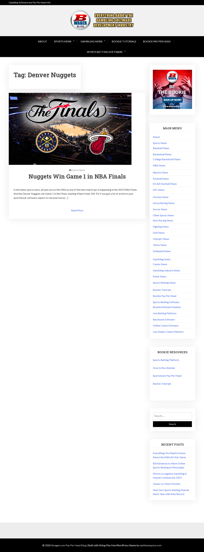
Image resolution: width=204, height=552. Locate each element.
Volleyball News (162, 251)
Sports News (62, 41)
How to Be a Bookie (164, 367)
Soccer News (160, 209)
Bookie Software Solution (167, 306)
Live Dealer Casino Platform (168, 331)
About (42, 41)
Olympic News (161, 238)
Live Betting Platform (164, 313)
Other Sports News (163, 215)
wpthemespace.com (151, 545)
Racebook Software (164, 319)
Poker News (159, 276)
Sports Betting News (164, 282)
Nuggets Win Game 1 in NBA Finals (77, 176)
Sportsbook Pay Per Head (167, 375)
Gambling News (91, 41)
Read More (77, 210)
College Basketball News (167, 159)
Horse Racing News (164, 202)
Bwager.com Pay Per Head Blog (68, 545)
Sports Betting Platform (166, 359)
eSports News (160, 172)
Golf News (159, 232)
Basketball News (162, 154)
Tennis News (160, 244)
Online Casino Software (165, 325)
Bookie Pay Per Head (157, 41)
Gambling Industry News (166, 270)
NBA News (159, 165)
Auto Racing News (163, 220)
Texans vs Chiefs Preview (166, 483)
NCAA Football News (165, 183)
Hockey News (160, 196)
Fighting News (161, 226)
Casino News (160, 264)
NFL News (158, 189)
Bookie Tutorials (124, 41)
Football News (161, 178)
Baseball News (161, 148)
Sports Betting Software (105, 51)
